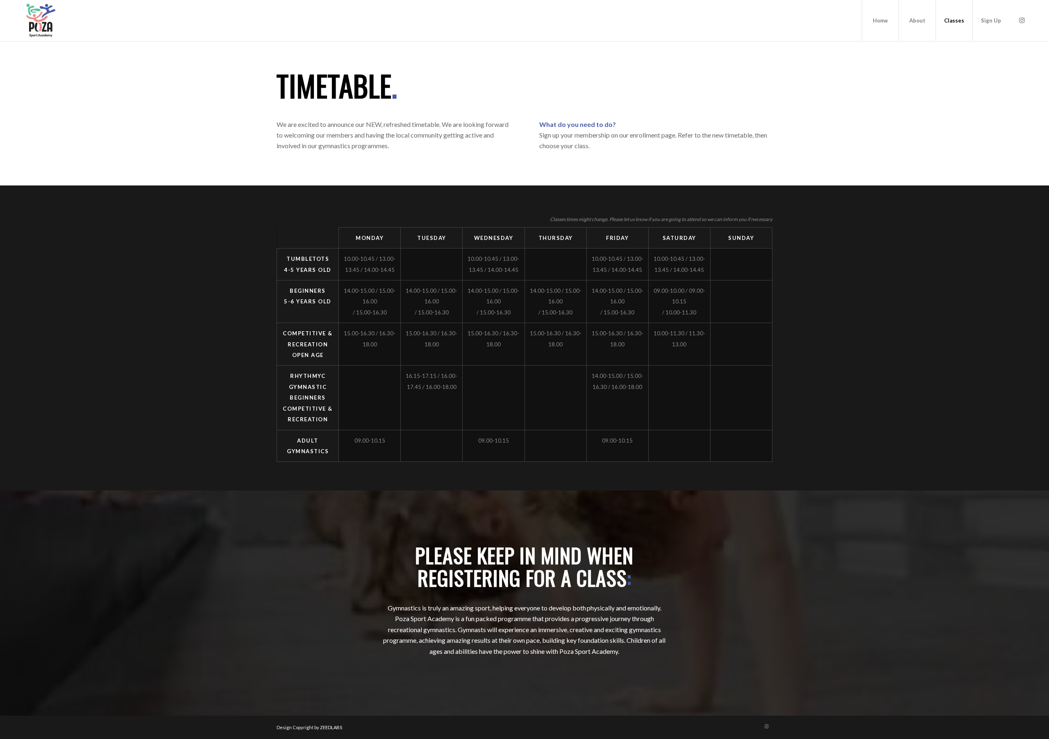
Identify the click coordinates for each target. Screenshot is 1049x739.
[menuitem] (880, 20)
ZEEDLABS (331, 727)
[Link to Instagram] (1022, 20)
